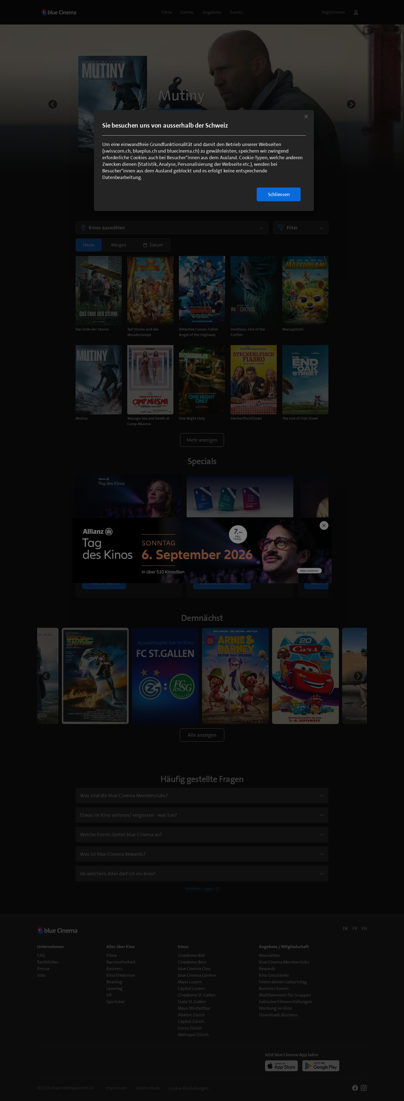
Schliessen (279, 194)
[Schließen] (306, 117)
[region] (204, 160)
